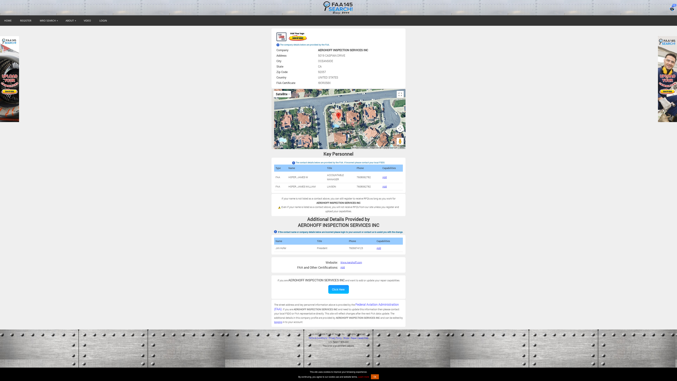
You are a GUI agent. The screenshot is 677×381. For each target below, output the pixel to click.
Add (384, 177)
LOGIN (103, 20)
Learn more (363, 376)
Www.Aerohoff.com (351, 262)
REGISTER (25, 20)
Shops (346, 338)
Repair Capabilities (359, 338)
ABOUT (71, 20)
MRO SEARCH (49, 20)
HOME (8, 20)
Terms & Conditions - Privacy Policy (325, 338)
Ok (375, 376)
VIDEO (87, 20)
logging (278, 322)
